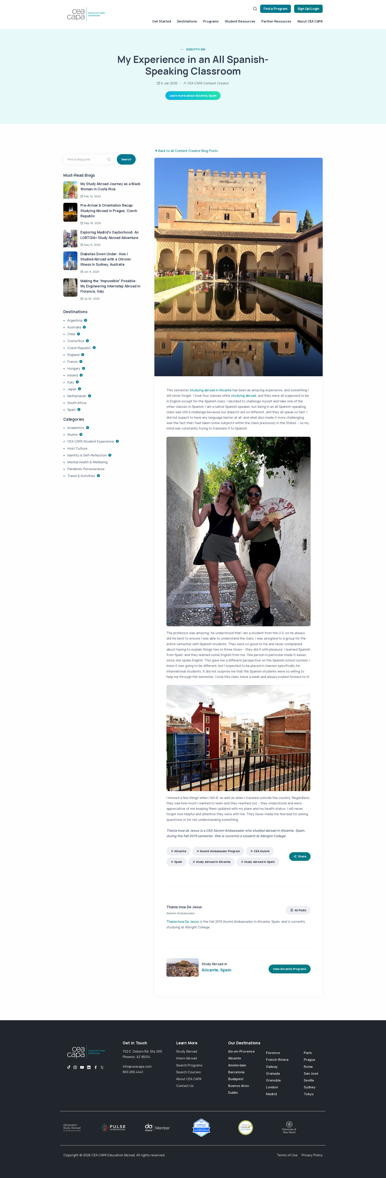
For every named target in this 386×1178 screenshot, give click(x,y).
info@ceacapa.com (137, 1066)
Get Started (161, 21)
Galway (272, 1066)
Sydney (309, 1087)
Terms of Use (287, 1155)
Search (126, 159)
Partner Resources (276, 21)
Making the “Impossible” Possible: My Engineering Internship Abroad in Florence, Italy (110, 286)
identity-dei (195, 49)
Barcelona (236, 1072)
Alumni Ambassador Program (220, 851)
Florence (273, 1053)
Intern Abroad (186, 1058)
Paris (308, 1053)
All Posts (300, 910)
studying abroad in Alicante (211, 390)
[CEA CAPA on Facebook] (96, 1067)
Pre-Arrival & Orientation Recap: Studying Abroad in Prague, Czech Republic (108, 210)
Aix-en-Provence (241, 1051)
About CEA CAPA (310, 21)
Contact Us (185, 1086)
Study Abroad (186, 1051)
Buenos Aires (238, 1086)
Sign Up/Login (308, 8)
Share (302, 856)
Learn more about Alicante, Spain (193, 95)
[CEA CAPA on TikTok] (66, 1067)
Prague (309, 1059)
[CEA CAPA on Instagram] (75, 1067)
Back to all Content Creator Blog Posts (188, 151)
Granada (273, 1073)
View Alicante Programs (289, 969)
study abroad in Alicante (213, 862)
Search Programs (189, 1065)
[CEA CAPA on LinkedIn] (89, 1067)
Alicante (180, 851)
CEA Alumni (261, 851)
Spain (178, 862)
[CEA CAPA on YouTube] (82, 1067)
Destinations (187, 21)
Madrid (271, 1094)
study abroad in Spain (259, 862)
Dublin (233, 1092)
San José (311, 1073)
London (272, 1087)
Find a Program (275, 8)
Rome (308, 1066)
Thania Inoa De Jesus (184, 907)
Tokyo (309, 1094)
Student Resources (240, 21)
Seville (309, 1080)
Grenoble (273, 1080)
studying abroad (243, 395)
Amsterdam (237, 1065)
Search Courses (188, 1072)
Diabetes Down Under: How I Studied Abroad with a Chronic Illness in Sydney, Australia (105, 259)
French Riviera (277, 1059)
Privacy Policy (312, 1155)
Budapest (235, 1079)
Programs (211, 21)
